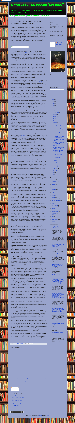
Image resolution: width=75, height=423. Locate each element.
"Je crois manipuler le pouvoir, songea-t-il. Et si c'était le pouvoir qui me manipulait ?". (58, 265)
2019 (53, 94)
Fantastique (54, 189)
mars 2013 (55, 124)
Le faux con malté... (56, 134)
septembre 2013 (56, 112)
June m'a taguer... (45, 15)
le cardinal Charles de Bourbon (27, 141)
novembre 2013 (56, 109)
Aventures (53, 182)
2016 (53, 99)
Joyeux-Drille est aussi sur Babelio (18, 397)
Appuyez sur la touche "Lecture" (37, 5)
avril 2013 (55, 122)
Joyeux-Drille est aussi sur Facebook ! (19, 399)
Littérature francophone (56, 200)
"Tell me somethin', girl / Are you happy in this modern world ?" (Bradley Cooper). (58, 245)
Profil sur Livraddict (15, 405)
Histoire (53, 192)
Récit (52, 210)
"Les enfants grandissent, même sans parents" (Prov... (58, 148)
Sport (53, 216)
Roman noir (54, 213)
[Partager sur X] (29, 343)
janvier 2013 (55, 170)
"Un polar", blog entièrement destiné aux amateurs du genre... (23, 395)
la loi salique (23, 135)
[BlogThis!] (28, 343)
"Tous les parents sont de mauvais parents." (57, 162)
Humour (53, 195)
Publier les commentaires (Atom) (22, 381)
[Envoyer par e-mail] (27, 343)
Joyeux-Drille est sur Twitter (17, 400)
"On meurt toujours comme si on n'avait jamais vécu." (58, 137)
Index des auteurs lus (33, 15)
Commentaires (15, 390)
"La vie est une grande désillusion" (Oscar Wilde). (58, 129)
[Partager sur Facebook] (31, 343)
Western (53, 221)
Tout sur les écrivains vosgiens (17, 406)
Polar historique (54, 206)
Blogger (47, 415)
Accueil (11, 15)
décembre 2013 (56, 107)
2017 (53, 97)
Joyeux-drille (59, 42)
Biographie (54, 184)
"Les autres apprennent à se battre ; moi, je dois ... (58, 132)
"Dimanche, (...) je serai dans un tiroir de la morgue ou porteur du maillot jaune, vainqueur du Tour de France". (58, 322)
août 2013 (55, 114)
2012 (53, 172)
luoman (40, 415)
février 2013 (55, 168)
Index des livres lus (20, 15)
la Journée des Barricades (30, 52)
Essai (52, 187)
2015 (53, 101)
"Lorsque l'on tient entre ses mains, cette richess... (58, 151)
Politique (53, 208)
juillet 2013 (55, 116)
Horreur (53, 194)
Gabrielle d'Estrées (39, 81)
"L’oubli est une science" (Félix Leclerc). (58, 140)
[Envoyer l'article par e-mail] (25, 343)
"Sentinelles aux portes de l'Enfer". (57, 159)
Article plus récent (14, 378)
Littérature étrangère (55, 198)
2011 (53, 174)
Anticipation (54, 179)
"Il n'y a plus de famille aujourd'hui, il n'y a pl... (57, 153)
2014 (53, 103)
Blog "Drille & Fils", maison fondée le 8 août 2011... (57, 227)
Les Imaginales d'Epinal (16, 403)
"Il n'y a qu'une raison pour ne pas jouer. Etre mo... (58, 143)
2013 (53, 105)
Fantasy (53, 190)
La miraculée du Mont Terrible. (57, 236)
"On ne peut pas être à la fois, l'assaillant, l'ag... (58, 165)
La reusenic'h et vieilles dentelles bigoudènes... (57, 126)
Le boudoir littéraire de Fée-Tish (18, 402)
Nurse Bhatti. (55, 145)
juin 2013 (55, 118)
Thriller (53, 218)
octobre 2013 (55, 110)
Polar (52, 203)
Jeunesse (53, 197)
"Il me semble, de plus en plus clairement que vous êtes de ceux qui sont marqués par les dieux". (58, 255)
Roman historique (55, 211)
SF (52, 214)
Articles (13, 387)
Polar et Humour (55, 205)
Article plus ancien (43, 378)
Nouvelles (53, 202)
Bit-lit (53, 186)
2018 (53, 96)
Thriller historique (55, 219)
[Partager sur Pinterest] (32, 343)
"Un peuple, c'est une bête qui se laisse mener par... (58, 156)
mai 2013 (55, 120)
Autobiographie (54, 181)
